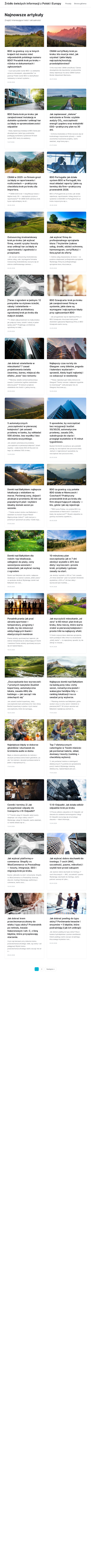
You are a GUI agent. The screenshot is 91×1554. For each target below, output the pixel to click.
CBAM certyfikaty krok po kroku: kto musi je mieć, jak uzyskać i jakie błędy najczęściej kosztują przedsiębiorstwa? (64, 57)
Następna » (50, 969)
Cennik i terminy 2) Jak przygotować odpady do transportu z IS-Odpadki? (21, 807)
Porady (68, 3)
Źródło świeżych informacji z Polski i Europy (33, 3)
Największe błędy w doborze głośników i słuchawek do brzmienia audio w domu (22, 747)
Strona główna (80, 3)
